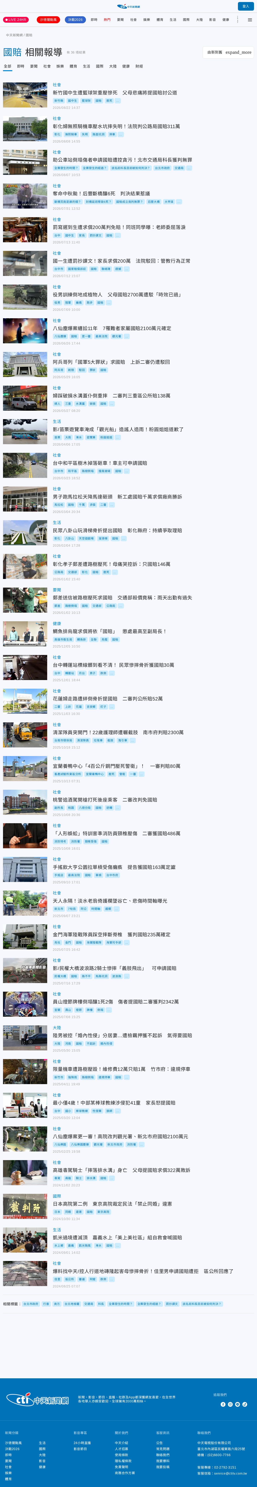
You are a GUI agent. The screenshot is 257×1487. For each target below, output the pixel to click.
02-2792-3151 (225, 1467)
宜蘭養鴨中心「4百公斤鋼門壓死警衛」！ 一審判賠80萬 (25, 768)
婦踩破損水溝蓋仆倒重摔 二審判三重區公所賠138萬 (25, 398)
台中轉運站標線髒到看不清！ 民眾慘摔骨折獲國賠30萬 (25, 667)
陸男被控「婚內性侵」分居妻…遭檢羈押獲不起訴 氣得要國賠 (25, 1037)
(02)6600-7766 (218, 1455)
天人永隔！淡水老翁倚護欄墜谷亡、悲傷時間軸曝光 (25, 903)
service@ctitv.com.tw (230, 1473)
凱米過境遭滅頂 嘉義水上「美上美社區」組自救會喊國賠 (25, 1240)
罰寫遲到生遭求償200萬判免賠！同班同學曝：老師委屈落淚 (25, 229)
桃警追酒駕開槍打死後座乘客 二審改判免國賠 (25, 802)
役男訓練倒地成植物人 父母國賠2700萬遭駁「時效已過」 (25, 297)
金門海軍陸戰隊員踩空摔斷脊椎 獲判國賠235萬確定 (25, 936)
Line (237, 1404)
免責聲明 (121, 1467)
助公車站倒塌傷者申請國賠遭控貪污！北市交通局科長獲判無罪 (25, 162)
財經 (139, 66)
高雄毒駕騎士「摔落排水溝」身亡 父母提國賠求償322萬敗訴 (25, 1172)
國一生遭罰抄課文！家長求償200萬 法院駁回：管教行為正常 (25, 263)
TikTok (244, 1404)
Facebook (223, 1404)
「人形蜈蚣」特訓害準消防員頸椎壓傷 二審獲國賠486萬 (25, 835)
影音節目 (80, 1449)
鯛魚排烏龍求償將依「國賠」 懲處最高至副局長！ (25, 633)
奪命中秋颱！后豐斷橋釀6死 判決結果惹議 (25, 196)
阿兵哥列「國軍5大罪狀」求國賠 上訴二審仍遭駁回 (25, 364)
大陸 (199, 19)
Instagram (230, 1404)
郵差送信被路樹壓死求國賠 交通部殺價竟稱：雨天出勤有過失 (25, 600)
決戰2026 (75, 19)
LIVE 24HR (17, 19)
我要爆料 (163, 1461)
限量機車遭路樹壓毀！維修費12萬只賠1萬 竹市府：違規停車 (25, 1071)
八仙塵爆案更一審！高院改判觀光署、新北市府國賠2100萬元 (25, 1138)
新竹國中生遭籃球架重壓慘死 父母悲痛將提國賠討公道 (25, 94)
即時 (94, 19)
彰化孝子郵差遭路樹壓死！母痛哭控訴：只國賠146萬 (25, 566)
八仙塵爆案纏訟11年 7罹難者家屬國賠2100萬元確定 (25, 330)
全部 (7, 66)
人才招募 (121, 1449)
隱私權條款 (123, 1461)
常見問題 (163, 1449)
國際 (186, 19)
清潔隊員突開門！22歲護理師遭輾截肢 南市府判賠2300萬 (25, 734)
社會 (133, 19)
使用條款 (121, 1455)
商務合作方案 (125, 1473)
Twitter (215, 1404)
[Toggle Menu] (250, 20)
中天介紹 (121, 1443)
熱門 (107, 19)
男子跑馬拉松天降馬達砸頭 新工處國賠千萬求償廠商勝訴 (25, 499)
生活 (173, 19)
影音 (212, 19)
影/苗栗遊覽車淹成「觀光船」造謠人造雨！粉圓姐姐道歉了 (25, 431)
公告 (159, 1443)
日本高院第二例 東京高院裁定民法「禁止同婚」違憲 (25, 1206)
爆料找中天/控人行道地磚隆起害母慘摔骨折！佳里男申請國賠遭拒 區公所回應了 (25, 1273)
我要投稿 (163, 1467)
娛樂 (146, 19)
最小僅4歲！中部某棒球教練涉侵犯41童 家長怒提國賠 (25, 1105)
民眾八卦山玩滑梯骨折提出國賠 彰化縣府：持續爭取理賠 (25, 532)
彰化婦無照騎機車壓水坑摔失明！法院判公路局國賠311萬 (25, 128)
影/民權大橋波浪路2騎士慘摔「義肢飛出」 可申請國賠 (25, 970)
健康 (225, 19)
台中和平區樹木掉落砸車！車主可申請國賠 (25, 465)
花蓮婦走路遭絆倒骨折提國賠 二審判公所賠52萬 (25, 701)
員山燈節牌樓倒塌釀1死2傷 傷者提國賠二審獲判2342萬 (25, 1004)
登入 (246, 6)
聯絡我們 (163, 1455)
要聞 (120, 19)
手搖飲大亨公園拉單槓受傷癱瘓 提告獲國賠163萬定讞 (25, 869)
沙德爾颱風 (48, 19)
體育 (160, 19)
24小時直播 (82, 1443)
